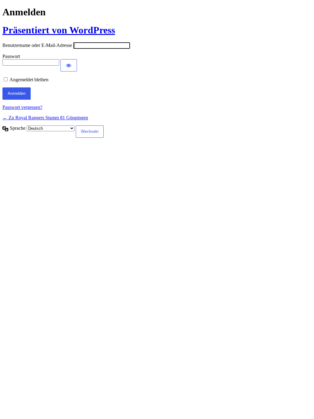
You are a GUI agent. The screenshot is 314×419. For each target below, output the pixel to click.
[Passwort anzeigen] (68, 65)
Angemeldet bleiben (29, 79)
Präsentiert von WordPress (58, 30)
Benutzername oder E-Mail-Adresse (37, 45)
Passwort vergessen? (22, 107)
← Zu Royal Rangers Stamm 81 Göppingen (45, 117)
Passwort (11, 56)
